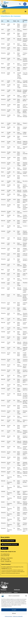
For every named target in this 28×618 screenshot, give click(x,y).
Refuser (14, 613)
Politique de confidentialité (18, 616)
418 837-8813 (9, 558)
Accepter (14, 609)
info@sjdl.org (8, 561)
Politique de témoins (8, 616)
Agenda (16, 592)
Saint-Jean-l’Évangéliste (6, 592)
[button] (26, 595)
